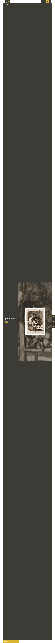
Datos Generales (6, 641)
